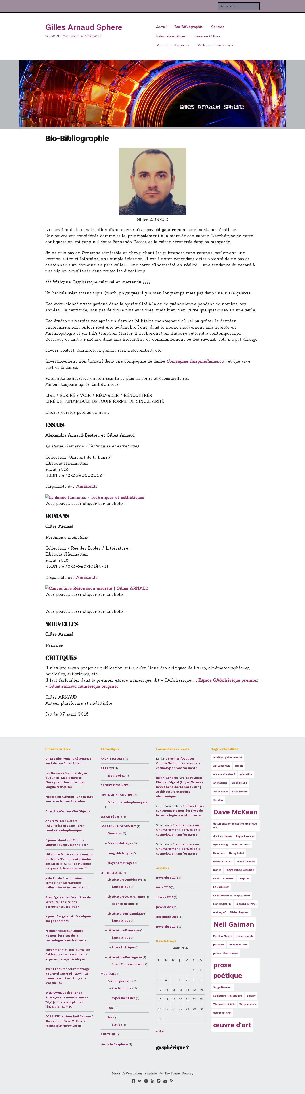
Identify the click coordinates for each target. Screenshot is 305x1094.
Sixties (117, 1025)
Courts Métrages (120, 843)
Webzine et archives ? (215, 45)
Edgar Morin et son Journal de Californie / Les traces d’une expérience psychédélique (67, 954)
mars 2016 (163, 887)
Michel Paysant (239, 912)
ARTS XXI (107, 768)
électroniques (122, 988)
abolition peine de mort (227, 757)
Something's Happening (228, 995)
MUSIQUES (108, 974)
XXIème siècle (248, 1004)
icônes (217, 869)
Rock (111, 1017)
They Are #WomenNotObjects (67, 811)
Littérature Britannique (125, 913)
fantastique (121, 887)
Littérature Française (123, 930)
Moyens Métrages (120, 863)
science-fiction (123, 904)
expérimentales (123, 998)
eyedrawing (220, 844)
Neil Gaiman (233, 924)
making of (219, 912)
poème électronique (225, 953)
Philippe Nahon (238, 944)
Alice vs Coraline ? (224, 774)
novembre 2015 (167, 926)
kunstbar (228, 878)
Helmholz (219, 853)
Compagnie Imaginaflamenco (195, 361)
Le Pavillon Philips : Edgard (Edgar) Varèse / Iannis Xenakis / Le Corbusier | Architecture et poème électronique (179, 787)
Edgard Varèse (245, 836)
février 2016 (164, 897)
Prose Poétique (123, 947)
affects (239, 765)
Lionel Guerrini (222, 903)
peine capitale (244, 936)
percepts (218, 944)
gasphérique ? (172, 1047)
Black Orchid (239, 791)
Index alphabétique (171, 36)
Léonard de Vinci (246, 903)
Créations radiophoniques (127, 802)
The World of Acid (224, 1004)
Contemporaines (120, 981)
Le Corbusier (221, 886)
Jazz (110, 1008)
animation (245, 774)
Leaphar (244, 878)
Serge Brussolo (222, 987)
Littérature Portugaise (124, 957)
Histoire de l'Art (223, 861)
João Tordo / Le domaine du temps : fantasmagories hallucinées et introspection (66, 883)
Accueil (161, 27)
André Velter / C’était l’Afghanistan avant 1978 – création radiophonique (65, 825)
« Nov (160, 1031)
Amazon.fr (87, 486)
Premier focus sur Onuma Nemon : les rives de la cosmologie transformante (65, 935)
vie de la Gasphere (114, 1044)
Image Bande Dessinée (240, 869)
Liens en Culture (207, 36)
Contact (217, 27)
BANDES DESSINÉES (115, 785)
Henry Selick (236, 853)
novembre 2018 (167, 878)
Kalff (216, 878)
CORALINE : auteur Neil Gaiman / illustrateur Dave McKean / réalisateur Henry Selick (69, 1021)
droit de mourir (222, 836)
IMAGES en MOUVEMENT (118, 826)
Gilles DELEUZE (241, 844)
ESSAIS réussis (111, 817)
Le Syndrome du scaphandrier (231, 895)
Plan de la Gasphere (172, 45)
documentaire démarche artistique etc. (235, 825)
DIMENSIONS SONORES (117, 795)
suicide (251, 995)
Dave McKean (235, 811)
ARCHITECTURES (112, 758)
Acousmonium (221, 765)
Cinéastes (114, 833)
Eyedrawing (116, 775)
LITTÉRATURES (111, 873)
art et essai (220, 791)
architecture (239, 782)
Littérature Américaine (124, 880)
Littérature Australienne (126, 897)
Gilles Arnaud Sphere (83, 26)
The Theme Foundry (179, 1073)
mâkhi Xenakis (167, 778)
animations (220, 782)
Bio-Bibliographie (189, 27)
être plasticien (222, 1012)
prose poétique (227, 970)
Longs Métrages (119, 853)
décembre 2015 (167, 917)
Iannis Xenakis (246, 861)
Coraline (218, 800)
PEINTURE (108, 1034)
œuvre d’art (232, 1024)
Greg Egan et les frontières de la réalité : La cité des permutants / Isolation (68, 902)
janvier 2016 (164, 907)
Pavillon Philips (222, 936)
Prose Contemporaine (128, 964)
